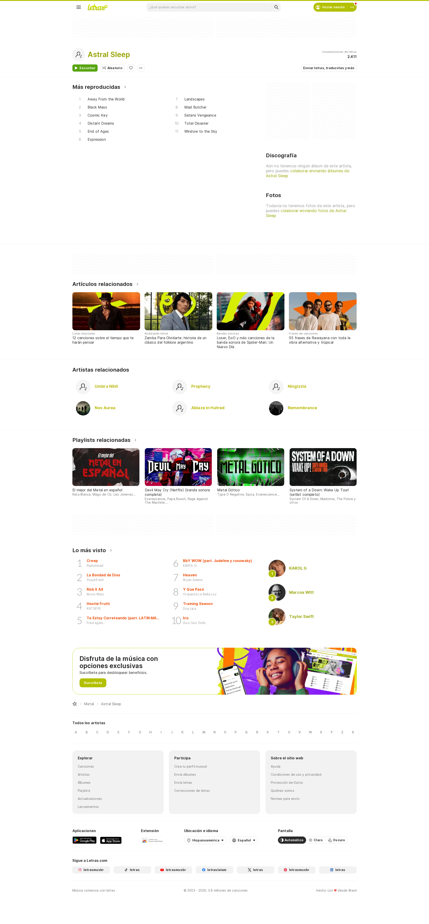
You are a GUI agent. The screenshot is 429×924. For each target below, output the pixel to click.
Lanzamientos (88, 807)
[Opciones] (140, 68)
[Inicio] (74, 704)
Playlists (84, 790)
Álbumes (84, 782)
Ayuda (275, 766)
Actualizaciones (90, 799)
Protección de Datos (287, 782)
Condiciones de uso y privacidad (296, 774)
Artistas (84, 774)
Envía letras (183, 782)
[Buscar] (276, 7)
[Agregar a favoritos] (131, 68)
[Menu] (78, 7)
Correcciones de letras (192, 790)
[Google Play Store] (84, 840)
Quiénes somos (282, 790)
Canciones (86, 766)
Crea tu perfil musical (190, 766)
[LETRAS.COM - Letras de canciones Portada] (97, 7)
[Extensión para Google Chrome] (152, 840)
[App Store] (111, 840)
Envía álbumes (185, 774)
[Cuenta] (352, 7)
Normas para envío (285, 799)
